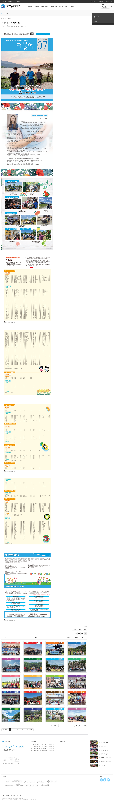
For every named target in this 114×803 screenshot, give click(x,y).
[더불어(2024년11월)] (55, 698)
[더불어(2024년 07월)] (55, 715)
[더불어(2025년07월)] (55, 665)
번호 (5, 637)
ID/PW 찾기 (104, 7)
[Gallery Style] (85, 633)
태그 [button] (80, 725)
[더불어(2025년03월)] (55, 682)
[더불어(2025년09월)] (11, 665)
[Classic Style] (75, 633)
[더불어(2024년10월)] (77, 698)
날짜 (76, 637)
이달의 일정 (19, 1)
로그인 (103, 5)
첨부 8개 (24, 26)
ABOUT (8, 795)
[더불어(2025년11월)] (55, 649)
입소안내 (93, 1)
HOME (1, 18)
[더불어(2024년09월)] (11, 715)
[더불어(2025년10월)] (77, 649)
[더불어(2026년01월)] (11, 649)
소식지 (4, 18)
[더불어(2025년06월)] (77, 665)
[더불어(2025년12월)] (33, 649)
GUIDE (22, 795)
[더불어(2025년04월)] (33, 682)
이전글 (74, 629)
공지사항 (4, 1)
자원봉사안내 (109, 1)
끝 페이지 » (30, 729)
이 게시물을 (84, 626)
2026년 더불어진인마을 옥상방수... (40, 744)
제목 (36, 637)
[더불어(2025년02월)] (77, 682)
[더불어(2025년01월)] (11, 698)
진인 (4, 26)
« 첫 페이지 (5, 729)
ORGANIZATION (15, 795)
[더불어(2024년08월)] (33, 715)
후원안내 (101, 1)
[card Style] (82, 633)
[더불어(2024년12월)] (33, 698)
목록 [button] (85, 725)
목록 (85, 629)
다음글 (79, 629)
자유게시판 (11, 1)
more (103, 24)
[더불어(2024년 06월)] (77, 715)
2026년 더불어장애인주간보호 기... (40, 748)
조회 (82, 637)
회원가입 (104, 6)
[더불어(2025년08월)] (33, 665)
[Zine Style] (79, 633)
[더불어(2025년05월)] (11, 682)
